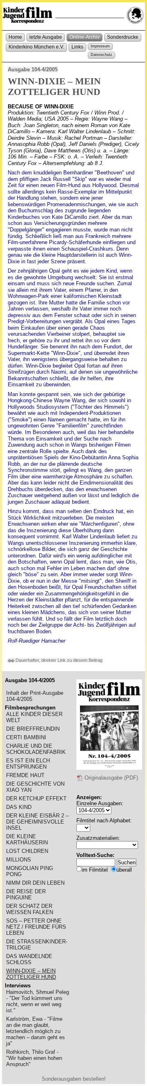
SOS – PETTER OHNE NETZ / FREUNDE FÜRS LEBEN (36, 927)
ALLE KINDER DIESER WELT (34, 717)
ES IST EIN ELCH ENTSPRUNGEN (28, 764)
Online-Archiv (84, 37)
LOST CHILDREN (27, 851)
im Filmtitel (95, 870)
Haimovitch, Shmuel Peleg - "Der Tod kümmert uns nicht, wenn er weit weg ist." (37, 1001)
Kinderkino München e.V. (36, 47)
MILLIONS (18, 860)
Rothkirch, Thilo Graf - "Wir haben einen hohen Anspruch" (34, 1058)
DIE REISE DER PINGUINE (26, 894)
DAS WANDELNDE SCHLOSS (29, 959)
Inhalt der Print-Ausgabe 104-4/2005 (34, 696)
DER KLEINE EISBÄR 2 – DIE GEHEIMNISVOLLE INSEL (37, 822)
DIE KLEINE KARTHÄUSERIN (27, 839)
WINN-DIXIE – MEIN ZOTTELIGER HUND (31, 974)
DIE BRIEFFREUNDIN (33, 729)
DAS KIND (18, 807)
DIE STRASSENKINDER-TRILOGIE (36, 944)
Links (77, 47)
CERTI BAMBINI (26, 737)
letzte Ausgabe (45, 37)
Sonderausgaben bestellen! (74, 1079)
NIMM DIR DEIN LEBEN (35, 883)
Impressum (100, 46)
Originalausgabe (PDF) (110, 778)
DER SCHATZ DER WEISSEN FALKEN (29, 909)
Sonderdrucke (122, 37)
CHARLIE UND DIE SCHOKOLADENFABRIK (36, 749)
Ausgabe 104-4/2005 (33, 69)
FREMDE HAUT (25, 775)
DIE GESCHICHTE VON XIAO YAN (35, 787)
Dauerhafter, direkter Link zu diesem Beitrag (58, 660)
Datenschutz (101, 55)
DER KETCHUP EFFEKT (36, 798)
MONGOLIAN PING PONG (29, 871)
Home (15, 37)
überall (124, 870)
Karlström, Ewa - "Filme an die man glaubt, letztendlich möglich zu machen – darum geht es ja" (35, 1031)
